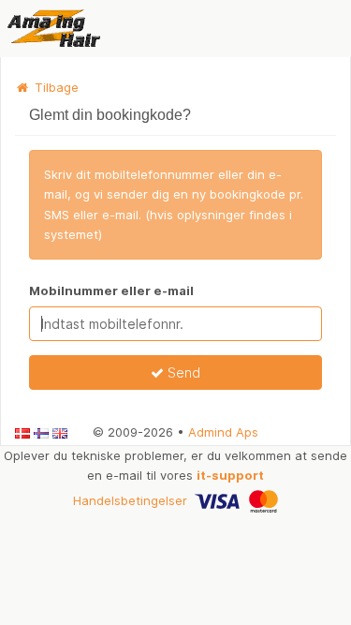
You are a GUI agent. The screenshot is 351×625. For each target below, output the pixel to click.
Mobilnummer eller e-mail (111, 290)
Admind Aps (223, 431)
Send (182, 372)
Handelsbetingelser (130, 500)
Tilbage (55, 87)
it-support (230, 475)
